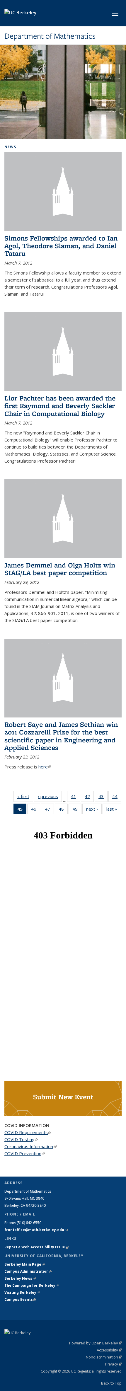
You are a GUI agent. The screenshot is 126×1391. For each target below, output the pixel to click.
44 (116, 797)
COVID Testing (21, 1139)
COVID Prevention (24, 1153)
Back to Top (111, 1383)
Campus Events (20, 1299)
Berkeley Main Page (24, 1264)
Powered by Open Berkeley (95, 1343)
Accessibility (109, 1350)
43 (103, 797)
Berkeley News (20, 1278)
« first (25, 796)
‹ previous (50, 796)
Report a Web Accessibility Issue (36, 1247)
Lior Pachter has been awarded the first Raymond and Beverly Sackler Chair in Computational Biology (59, 405)
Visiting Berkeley (22, 1292)
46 (35, 810)
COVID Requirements (27, 1132)
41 (75, 797)
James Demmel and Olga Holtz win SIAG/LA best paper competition (59, 568)
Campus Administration (28, 1271)
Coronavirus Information (30, 1146)
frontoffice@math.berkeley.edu (36, 1229)
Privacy (113, 1364)
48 (63, 810)
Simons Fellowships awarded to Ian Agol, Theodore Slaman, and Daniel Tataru (61, 245)
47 (49, 810)
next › (94, 809)
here (44, 767)
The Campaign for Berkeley (31, 1285)
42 (89, 797)
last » (113, 809)
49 (76, 810)
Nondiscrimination (104, 1357)
